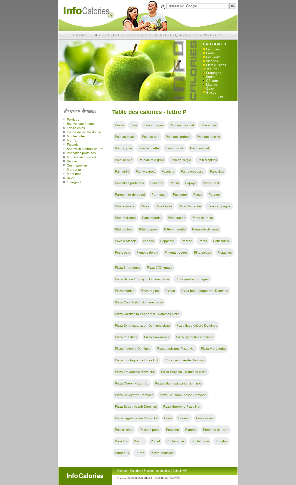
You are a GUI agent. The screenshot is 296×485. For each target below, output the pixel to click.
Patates (214, 194)
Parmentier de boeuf (130, 194)
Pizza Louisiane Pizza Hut (175, 348)
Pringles (221, 441)
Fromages (213, 73)
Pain (133, 125)
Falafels (72, 144)
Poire (168, 418)
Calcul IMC (180, 470)
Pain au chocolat (182, 125)
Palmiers (168, 171)
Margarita (74, 169)
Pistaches (225, 252)
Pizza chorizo (124, 291)
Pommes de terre (215, 429)
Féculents (213, 57)
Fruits (210, 53)
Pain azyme (123, 148)
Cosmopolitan (77, 165)
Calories (135, 470)
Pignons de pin (147, 252)
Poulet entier (175, 441)
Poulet (155, 441)
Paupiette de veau (205, 229)
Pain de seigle (180, 160)
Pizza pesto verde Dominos (185, 360)
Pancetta (156, 183)
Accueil (81, 35)
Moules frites (76, 136)
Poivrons (172, 429)
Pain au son (150, 137)
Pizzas (170, 291)
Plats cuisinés (216, 65)
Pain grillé (122, 171)
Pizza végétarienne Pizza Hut (136, 418)
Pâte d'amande (190, 206)
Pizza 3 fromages (127, 267)
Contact (122, 470)
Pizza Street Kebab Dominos (136, 406)
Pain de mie (123, 160)
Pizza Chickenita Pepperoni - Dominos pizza (147, 314)
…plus (219, 96)
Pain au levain (125, 137)
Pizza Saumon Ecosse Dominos (183, 395)
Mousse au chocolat (81, 157)
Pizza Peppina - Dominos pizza (184, 372)
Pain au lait (208, 125)
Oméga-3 (74, 182)
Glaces (211, 92)
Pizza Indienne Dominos (132, 348)
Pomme (191, 429)
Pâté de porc (148, 229)
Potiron (139, 441)
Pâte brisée (164, 206)
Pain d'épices (207, 160)
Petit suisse (221, 241)
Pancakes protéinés (81, 153)
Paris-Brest (211, 183)
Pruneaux (122, 453)
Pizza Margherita (213, 348)
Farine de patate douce (84, 132)
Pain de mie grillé (151, 160)
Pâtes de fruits (202, 218)
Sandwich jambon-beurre (85, 149)
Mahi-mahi (74, 174)
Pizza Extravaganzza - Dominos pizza (142, 325)
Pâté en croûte (175, 229)
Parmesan (158, 194)
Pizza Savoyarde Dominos (134, 395)
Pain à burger (153, 125)
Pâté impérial (151, 218)
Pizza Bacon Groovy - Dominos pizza (142, 279)
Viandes (212, 61)
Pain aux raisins (208, 137)
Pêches (148, 241)
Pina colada (202, 252)
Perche (187, 241)
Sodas (210, 77)
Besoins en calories (157, 470)
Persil (203, 241)
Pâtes (145, 206)
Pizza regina (150, 291)
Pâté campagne (219, 206)
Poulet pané (200, 441)
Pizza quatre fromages (192, 279)
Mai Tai (72, 140)
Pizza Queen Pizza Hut (131, 383)
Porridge (73, 119)
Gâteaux (212, 80)
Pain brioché (174, 148)
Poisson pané (150, 429)
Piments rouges (176, 252)
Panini (174, 183)
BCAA (71, 178)
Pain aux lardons (178, 137)
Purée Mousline (162, 453)
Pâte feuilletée (125, 218)
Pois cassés (204, 418)
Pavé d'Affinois (125, 241)
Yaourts (211, 69)
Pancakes (217, 171)
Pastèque (180, 194)
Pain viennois (145, 171)
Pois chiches (124, 429)
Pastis (197, 194)
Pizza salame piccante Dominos (178, 383)
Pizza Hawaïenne (157, 337)
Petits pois (122, 252)
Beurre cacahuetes (81, 124)
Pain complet (199, 148)
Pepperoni (167, 241)
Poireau (184, 418)
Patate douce (124, 206)
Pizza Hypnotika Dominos (194, 337)
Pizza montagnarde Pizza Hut (136, 360)
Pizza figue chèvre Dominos (196, 325)
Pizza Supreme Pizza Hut (181, 406)
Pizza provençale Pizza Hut (135, 372)
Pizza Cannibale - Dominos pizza (139, 302)
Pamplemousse (192, 171)
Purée (140, 453)
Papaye (190, 183)
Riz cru (72, 161)
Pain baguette (149, 148)
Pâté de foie (124, 229)
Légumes (213, 49)
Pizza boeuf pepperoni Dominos (204, 291)
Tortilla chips (76, 128)
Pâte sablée (176, 218)
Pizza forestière (126, 337)
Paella (119, 125)
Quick (210, 88)
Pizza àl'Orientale (159, 267)
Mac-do (211, 84)
